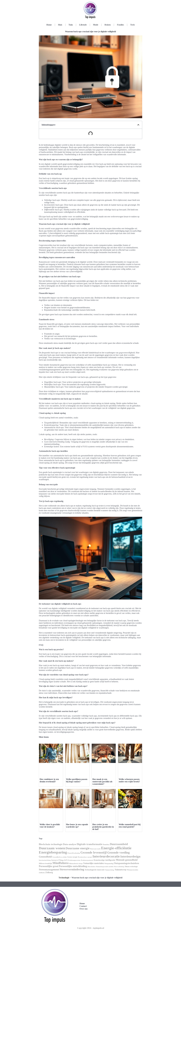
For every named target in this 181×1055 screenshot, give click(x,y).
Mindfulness (60, 863)
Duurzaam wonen (52, 848)
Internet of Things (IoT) (59, 860)
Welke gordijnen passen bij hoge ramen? (76, 780)
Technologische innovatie (95, 870)
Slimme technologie (131, 866)
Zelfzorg (49, 872)
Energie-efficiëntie (116, 848)
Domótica (106, 844)
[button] (138, 125)
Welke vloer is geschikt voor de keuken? (50, 825)
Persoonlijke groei (48, 866)
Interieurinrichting (45, 860)
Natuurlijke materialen (93, 863)
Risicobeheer (92, 866)
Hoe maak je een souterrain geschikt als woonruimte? (102, 781)
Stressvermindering (72, 869)
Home (49, 25)
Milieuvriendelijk (45, 863)
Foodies (120, 25)
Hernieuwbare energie (85, 857)
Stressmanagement (49, 869)
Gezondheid (45, 856)
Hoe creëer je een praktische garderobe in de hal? (103, 826)
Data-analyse (69, 844)
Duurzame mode (95, 849)
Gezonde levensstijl (93, 852)
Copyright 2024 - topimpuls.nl (90, 928)
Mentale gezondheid (127, 859)
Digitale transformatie (89, 844)
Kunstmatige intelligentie (104, 860)
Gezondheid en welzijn (59, 857)
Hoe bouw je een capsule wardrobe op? (77, 825)
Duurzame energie (78, 848)
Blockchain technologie (50, 844)
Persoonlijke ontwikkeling (73, 866)
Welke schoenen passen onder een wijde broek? (129, 780)
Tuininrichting (109, 870)
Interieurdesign (130, 856)
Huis (60, 25)
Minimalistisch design (76, 863)
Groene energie (72, 857)
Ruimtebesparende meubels (104, 866)
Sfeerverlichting (119, 866)
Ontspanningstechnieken (126, 863)
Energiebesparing (53, 852)
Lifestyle (83, 25)
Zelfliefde (42, 872)
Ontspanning (108, 863)
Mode (95, 25)
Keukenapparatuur (74, 860)
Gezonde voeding (118, 852)
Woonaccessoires (132, 870)
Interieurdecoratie (106, 856)
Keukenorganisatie (87, 860)
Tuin (71, 25)
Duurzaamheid (119, 844)
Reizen (108, 25)
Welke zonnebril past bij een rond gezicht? (129, 825)
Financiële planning (73, 853)
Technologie (64, 877)
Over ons (84, 909)
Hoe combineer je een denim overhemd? (49, 780)
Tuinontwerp (120, 869)
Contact (83, 906)
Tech (132, 25)
